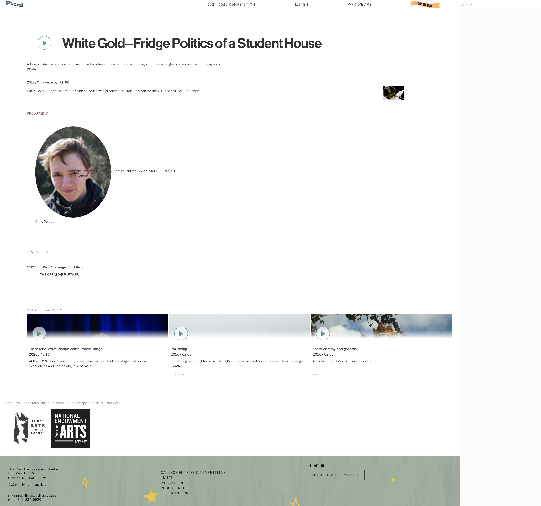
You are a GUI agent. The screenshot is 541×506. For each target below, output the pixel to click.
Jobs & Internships (180, 493)
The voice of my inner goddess (334, 349)
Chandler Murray (177, 375)
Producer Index (177, 488)
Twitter (315, 464)
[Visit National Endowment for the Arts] (71, 448)
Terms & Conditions (34, 484)
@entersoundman (111, 171)
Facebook (310, 464)
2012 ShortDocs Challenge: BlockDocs (55, 267)
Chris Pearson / (47, 82)
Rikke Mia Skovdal (319, 375)
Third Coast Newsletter (337, 475)
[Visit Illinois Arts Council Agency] (28, 448)
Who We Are (360, 4)
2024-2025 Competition (231, 4)
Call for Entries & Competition (193, 472)
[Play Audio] (500, 50)
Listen (301, 4)
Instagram (322, 464)
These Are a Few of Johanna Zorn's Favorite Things (65, 349)
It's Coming (179, 349)
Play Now (44, 43)
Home (4, 1)
